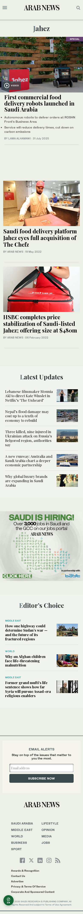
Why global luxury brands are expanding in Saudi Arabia (26, 481)
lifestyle (50, 823)
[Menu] (5, 7)
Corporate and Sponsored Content (32, 891)
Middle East (13, 620)
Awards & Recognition (25, 870)
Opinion (48, 830)
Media (47, 836)
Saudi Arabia (22, 823)
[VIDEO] (41, 64)
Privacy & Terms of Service (28, 886)
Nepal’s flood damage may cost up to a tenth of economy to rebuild (27, 416)
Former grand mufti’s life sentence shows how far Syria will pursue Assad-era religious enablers (28, 689)
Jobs (46, 842)
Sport (16, 849)
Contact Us (18, 876)
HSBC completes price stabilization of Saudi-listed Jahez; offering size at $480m (40, 323)
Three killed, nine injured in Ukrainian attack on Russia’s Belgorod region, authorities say (28, 438)
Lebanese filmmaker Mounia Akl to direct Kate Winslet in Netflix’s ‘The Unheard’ (29, 396)
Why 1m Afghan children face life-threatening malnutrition (25, 661)
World (9, 651)
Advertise (17, 881)
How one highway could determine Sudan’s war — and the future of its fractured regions (26, 632)
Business (19, 842)
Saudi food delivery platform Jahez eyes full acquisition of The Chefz (40, 237)
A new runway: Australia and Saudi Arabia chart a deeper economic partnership (28, 460)
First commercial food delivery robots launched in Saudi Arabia (39, 103)
